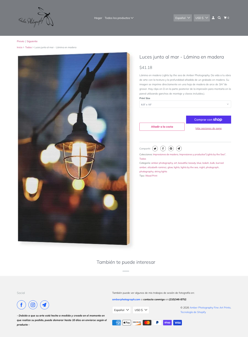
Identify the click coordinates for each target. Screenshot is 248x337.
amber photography (162, 162)
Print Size (144, 98)
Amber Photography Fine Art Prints (210, 307)
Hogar (98, 18)
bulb (212, 162)
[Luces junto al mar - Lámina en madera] (76, 151)
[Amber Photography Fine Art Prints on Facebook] (22, 304)
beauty (192, 162)
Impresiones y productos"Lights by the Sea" (202, 154)
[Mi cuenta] (213, 18)
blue (199, 162)
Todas (28, 47)
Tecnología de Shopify (193, 312)
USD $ (200, 18)
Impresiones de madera (165, 154)
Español (180, 18)
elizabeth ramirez (157, 167)
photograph (212, 167)
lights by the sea (189, 167)
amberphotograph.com (126, 299)
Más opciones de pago (209, 128)
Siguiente (32, 41)
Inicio (19, 47)
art (175, 162)
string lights (161, 171)
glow (170, 167)
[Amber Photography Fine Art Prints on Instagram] (34, 304)
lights (177, 167)
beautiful (182, 162)
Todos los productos (118, 18)
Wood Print (151, 175)
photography (146, 171)
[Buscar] (219, 18)
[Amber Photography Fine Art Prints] (35, 18)
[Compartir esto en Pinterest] (170, 148)
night (202, 167)
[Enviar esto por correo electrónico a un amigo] (178, 148)
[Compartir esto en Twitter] (154, 148)
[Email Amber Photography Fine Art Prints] (45, 304)
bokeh (205, 162)
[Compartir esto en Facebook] (162, 148)
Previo (20, 41)
